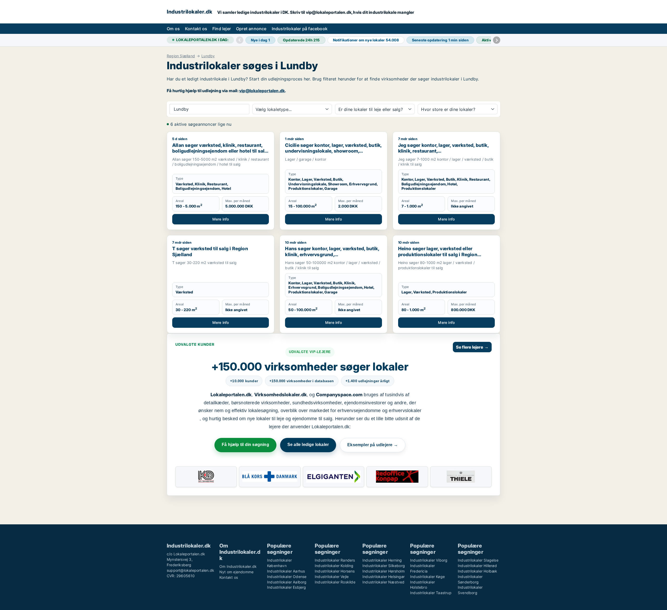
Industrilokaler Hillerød (477, 565)
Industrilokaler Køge (427, 576)
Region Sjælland (181, 56)
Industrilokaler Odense (286, 576)
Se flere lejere (472, 347)
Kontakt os (196, 28)
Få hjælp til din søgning (245, 444)
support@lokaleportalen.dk (190, 570)
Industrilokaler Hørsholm (383, 571)
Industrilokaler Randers (335, 560)
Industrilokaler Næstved (383, 582)
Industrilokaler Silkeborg (383, 565)
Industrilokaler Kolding (334, 565)
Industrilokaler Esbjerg (286, 587)
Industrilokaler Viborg (428, 560)
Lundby (208, 56)
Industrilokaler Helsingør (383, 576)
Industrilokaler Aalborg (287, 582)
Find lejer (221, 28)
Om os (173, 28)
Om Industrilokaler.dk (238, 566)
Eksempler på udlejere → (372, 445)
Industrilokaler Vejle (332, 576)
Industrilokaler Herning (382, 560)
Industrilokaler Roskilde (335, 582)
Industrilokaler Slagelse (478, 560)
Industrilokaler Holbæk (477, 571)
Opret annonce (251, 28)
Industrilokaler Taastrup (431, 592)
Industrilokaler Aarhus (286, 571)
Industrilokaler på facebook (300, 28)
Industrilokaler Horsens (335, 571)
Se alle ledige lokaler (308, 444)
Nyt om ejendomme (236, 572)
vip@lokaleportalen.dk (262, 90)
